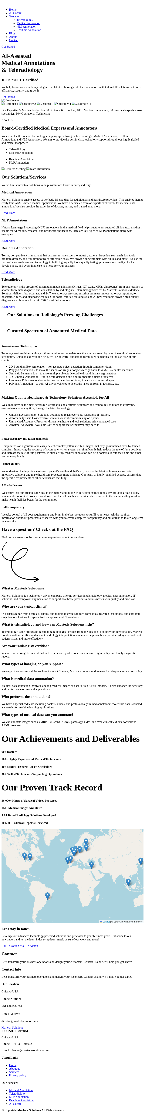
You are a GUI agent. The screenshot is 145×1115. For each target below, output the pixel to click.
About (13, 36)
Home (12, 9)
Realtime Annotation (29, 30)
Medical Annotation (28, 23)
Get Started (8, 46)
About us (14, 1068)
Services (14, 1072)
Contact (13, 40)
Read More (8, 212)
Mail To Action (29, 945)
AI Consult (15, 13)
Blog (12, 33)
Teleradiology (25, 19)
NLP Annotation (26, 26)
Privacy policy (17, 1075)
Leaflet (106, 921)
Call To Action (10, 945)
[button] (30, 857)
